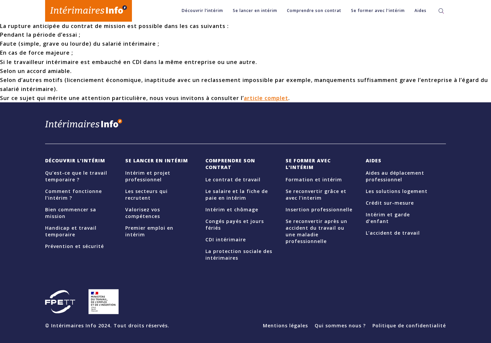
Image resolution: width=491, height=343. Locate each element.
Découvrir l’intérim (202, 10)
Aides (421, 10)
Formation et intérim (314, 179)
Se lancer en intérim (255, 10)
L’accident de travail (393, 233)
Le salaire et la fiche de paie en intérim (236, 194)
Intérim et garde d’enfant (388, 217)
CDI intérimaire (225, 239)
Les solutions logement (397, 191)
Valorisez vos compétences (142, 212)
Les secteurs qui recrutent (146, 194)
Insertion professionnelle (319, 209)
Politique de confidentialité (409, 325)
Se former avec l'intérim (378, 10)
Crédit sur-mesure (390, 203)
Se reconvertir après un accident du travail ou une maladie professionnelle (316, 231)
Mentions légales (285, 325)
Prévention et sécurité (74, 246)
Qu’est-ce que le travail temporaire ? (76, 176)
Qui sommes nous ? (340, 325)
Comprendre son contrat (314, 10)
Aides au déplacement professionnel (395, 176)
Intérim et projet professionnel (147, 176)
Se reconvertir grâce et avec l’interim (316, 194)
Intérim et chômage (231, 209)
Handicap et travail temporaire (71, 231)
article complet (266, 98)
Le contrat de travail (233, 179)
